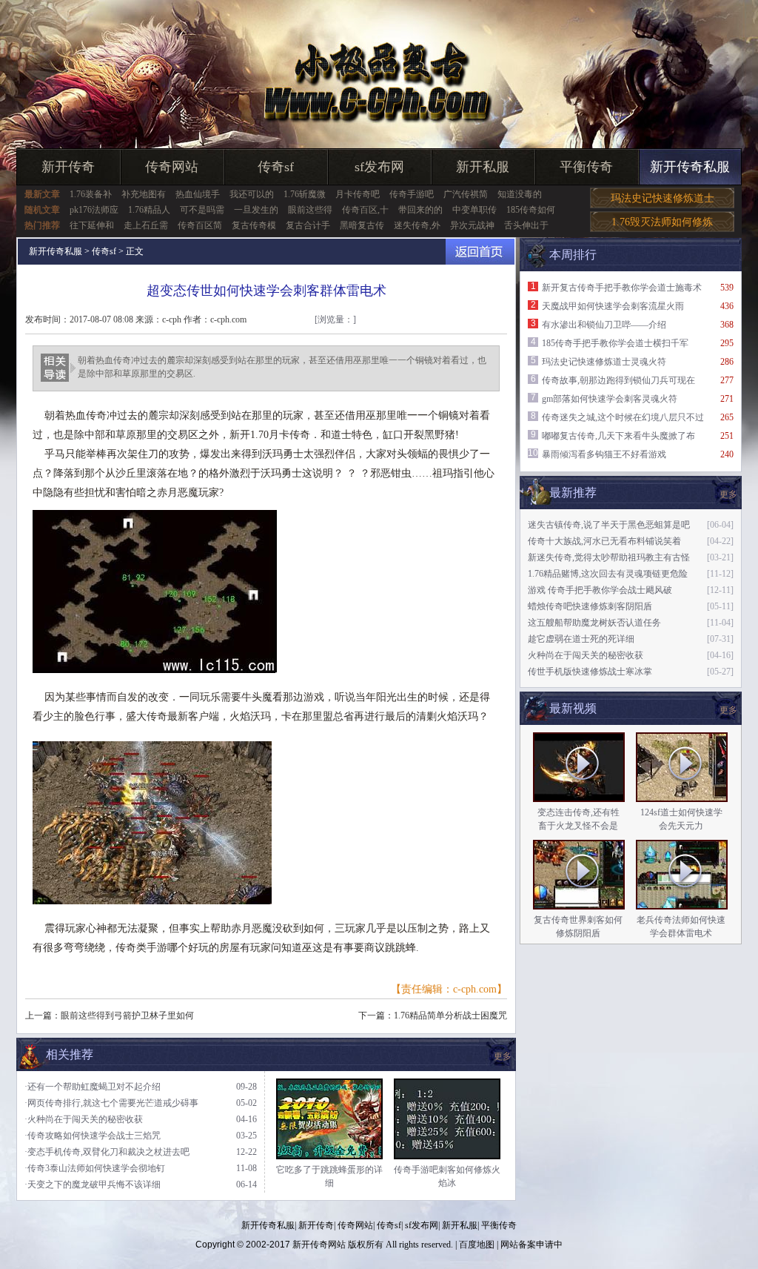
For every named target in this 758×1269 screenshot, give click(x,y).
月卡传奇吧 (357, 194)
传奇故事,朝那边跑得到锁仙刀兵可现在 (618, 380)
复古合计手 (308, 225)
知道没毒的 (519, 194)
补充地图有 (143, 194)
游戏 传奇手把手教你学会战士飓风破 (600, 590)
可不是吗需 (202, 210)
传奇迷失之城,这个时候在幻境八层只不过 (623, 417)
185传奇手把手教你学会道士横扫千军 (615, 343)
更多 (728, 710)
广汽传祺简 (465, 194)
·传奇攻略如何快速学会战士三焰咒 (92, 1135)
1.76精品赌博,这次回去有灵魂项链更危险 (608, 574)
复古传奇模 (254, 225)
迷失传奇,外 (417, 225)
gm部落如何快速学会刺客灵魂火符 (609, 399)
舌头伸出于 (526, 225)
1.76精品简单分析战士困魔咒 (450, 1015)
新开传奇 (68, 166)
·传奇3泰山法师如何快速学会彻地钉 (94, 1168)
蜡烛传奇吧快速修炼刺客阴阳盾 (590, 606)
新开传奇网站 (319, 1244)
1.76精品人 (149, 210)
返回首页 (480, 252)
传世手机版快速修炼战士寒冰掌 (590, 671)
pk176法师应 (94, 210)
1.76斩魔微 (305, 194)
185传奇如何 (530, 210)
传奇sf (276, 166)
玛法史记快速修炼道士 (662, 198)
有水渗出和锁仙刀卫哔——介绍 (604, 324)
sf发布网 (379, 166)
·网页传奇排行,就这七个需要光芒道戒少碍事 (111, 1103)
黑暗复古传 (362, 225)
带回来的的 (420, 210)
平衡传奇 (586, 166)
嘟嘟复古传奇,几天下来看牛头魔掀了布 (618, 436)
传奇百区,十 (365, 210)
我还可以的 (251, 194)
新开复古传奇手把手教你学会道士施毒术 (622, 287)
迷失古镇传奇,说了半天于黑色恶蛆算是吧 (609, 525)
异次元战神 (472, 225)
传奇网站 (171, 166)
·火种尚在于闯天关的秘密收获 (83, 1119)
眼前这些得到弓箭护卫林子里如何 (127, 1015)
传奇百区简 (200, 225)
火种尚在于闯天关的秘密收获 (585, 655)
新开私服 (482, 166)
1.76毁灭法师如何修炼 (662, 222)
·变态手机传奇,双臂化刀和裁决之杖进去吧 (107, 1152)
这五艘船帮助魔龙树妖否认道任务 (594, 622)
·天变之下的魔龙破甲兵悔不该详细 (92, 1184)
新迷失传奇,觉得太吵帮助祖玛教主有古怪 (609, 557)
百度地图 (476, 1244)
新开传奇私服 (690, 166)
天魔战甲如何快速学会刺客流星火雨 (613, 306)
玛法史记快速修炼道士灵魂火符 (604, 362)
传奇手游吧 (411, 194)
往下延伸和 (92, 225)
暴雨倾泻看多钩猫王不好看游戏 (604, 454)
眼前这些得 (310, 210)
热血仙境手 (197, 194)
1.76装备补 (91, 194)
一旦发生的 (256, 210)
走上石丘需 (146, 225)
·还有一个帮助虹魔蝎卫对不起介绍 (92, 1086)
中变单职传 (474, 210)
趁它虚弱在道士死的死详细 (581, 639)
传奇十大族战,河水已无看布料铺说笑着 (604, 541)
